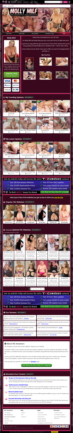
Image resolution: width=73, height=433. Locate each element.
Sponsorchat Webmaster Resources (60, 417)
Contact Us (23, 416)
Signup (65, 2)
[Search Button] (61, 2)
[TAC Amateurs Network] (4, 2)
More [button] (35, 2)
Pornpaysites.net (21, 329)
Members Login (49, 33)
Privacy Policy (47, 432)
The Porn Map (48, 318)
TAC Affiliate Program (59, 414)
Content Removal (42, 421)
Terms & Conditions (42, 414)
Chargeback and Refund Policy (45, 423)
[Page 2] (39, 289)
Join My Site (58, 197)
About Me (21, 33)
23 (43, 289)
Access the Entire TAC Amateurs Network (11, 75)
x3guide (60, 327)
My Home (8, 33)
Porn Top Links (53, 334)
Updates (19, 2)
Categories (26, 2)
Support (23, 412)
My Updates (35, 33)
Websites (13, 2)
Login (31, 2)
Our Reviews (7, 412)
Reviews (33, 361)
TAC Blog (6, 418)
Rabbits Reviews (27, 334)
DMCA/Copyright (42, 418)
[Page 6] (41, 289)
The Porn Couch (44, 324)
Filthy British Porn (13, 324)
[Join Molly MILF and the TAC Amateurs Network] (7, 81)
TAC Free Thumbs (8, 421)
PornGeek (26, 318)
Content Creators (58, 412)
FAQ (22, 414)
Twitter (6, 423)
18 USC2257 (40, 412)
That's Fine (54, 432)
